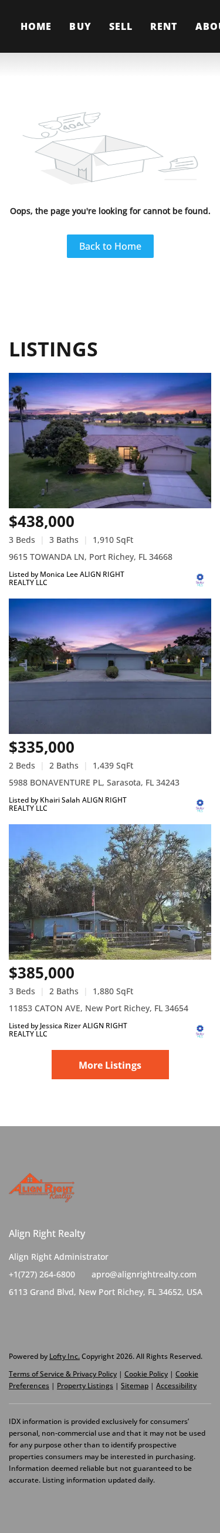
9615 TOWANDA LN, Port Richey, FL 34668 (90, 556)
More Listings (110, 1065)
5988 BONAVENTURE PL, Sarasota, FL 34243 (94, 782)
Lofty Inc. (64, 1356)
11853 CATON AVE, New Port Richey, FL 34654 (98, 1008)
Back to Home (110, 246)
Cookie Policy (146, 1374)
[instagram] (64, 1318)
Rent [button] (163, 26)
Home (36, 26)
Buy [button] (80, 26)
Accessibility (176, 1386)
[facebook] (17, 1318)
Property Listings (85, 1386)
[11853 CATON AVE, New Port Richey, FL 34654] (110, 892)
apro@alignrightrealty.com (144, 1274)
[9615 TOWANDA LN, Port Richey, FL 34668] (110, 440)
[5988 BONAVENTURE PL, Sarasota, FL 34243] (110, 666)
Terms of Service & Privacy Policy (63, 1374)
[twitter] (41, 1318)
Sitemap (134, 1386)
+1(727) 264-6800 (42, 1274)
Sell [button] (121, 26)
